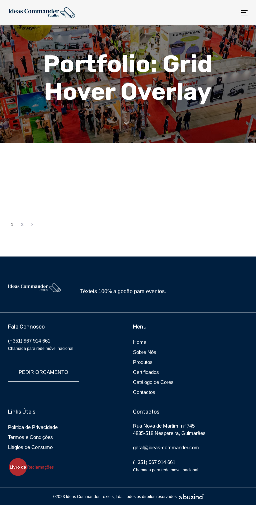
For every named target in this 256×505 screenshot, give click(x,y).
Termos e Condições (30, 437)
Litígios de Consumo (30, 447)
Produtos (143, 362)
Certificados (146, 372)
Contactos (144, 392)
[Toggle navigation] (208, 12)
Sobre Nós (144, 352)
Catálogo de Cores (153, 382)
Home (139, 342)
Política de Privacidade (33, 427)
